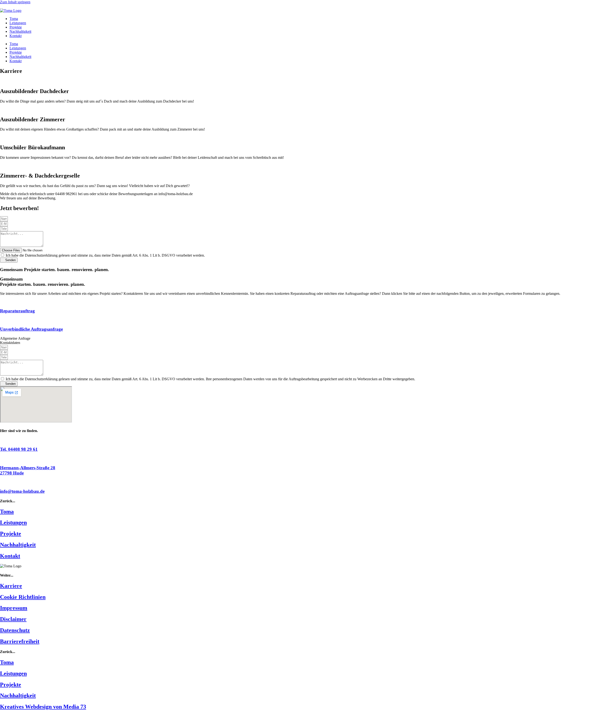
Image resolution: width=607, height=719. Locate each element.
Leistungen (17, 23)
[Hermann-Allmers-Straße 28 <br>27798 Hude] (1, 458)
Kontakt (15, 36)
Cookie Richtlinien (23, 597)
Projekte (15, 27)
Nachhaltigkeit (20, 31)
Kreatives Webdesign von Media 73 (43, 707)
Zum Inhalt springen (15, 2)
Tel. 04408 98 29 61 (19, 449)
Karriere (11, 586)
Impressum (13, 608)
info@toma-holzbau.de (22, 491)
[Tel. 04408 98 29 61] (1, 440)
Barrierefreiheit (19, 641)
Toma (13, 19)
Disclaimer (13, 619)
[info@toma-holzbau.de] (1, 482)
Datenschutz (15, 630)
